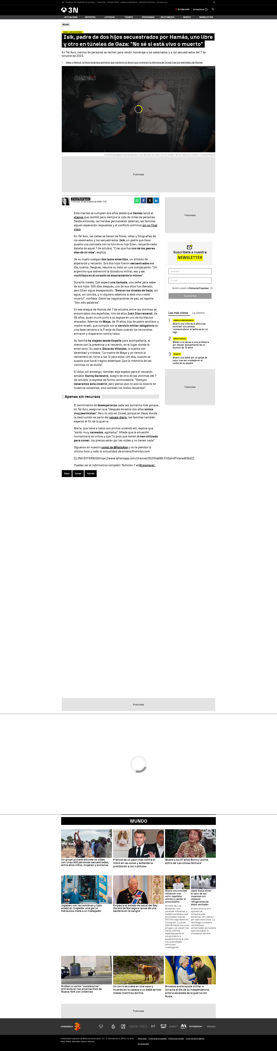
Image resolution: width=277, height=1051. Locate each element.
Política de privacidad (157, 1038)
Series (187, 17)
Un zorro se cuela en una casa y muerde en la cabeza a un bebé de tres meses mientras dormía (137, 990)
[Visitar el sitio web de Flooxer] (211, 1026)
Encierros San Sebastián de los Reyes (80, 2)
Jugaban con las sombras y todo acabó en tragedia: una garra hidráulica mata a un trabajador (81, 908)
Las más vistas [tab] (178, 313)
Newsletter (206, 17)
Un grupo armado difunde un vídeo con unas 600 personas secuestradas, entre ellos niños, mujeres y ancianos (85, 862)
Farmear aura (162, 2)
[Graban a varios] (86, 970)
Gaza (66, 473)
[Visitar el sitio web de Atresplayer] (197, 1026)
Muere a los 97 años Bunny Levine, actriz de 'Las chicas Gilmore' (187, 861)
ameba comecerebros (128, 2)
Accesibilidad (143, 1044)
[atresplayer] (200, 9)
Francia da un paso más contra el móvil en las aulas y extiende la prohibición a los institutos (134, 863)
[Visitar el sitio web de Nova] (133, 1026)
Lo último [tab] (198, 313)
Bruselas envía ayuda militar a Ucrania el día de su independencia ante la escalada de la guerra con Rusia (187, 991)
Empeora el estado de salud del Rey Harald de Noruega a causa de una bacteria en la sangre (135, 908)
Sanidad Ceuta (113, 2)
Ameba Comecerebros (184, 320)
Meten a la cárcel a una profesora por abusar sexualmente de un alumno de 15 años (191, 345)
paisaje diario (118, 417)
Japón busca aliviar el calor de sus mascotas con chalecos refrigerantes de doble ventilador (201, 897)
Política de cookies (176, 1038)
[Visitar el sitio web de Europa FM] (173, 1026)
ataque (79, 217)
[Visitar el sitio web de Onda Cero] (163, 1026)
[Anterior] (63, 2)
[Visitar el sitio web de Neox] (123, 1026)
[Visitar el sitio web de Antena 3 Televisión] (103, 1026)
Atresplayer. (147, 465)
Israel (78, 473)
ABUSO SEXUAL (180, 339)
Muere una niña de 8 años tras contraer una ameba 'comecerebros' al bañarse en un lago (190, 328)
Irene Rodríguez (81, 199)
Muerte (177, 354)
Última (183, 10)
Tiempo (129, 17)
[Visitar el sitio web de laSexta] (113, 1026)
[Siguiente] (214, 2)
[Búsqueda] (213, 9)
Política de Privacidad (199, 288)
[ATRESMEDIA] (71, 1026)
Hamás (90, 473)
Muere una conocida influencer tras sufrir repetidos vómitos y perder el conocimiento (176, 896)
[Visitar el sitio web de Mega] (143, 1026)
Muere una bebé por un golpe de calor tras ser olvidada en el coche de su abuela (190, 360)
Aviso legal (142, 1038)
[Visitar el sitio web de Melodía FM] (183, 1026)
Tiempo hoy (101, 2)
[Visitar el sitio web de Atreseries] (153, 1026)
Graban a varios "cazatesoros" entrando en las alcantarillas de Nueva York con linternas (81, 989)
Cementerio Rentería (147, 2)
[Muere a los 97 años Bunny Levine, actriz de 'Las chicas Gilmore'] (190, 843)
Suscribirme (190, 295)
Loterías (109, 17)
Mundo (138, 821)
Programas (148, 17)
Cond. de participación (195, 1038)
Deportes (90, 17)
